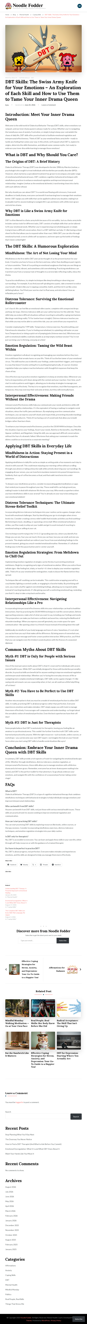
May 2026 (9, 1201)
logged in (19, 1102)
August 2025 (10, 1240)
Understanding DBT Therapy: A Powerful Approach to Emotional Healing (16, 891)
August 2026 (10, 1187)
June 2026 (9, 1196)
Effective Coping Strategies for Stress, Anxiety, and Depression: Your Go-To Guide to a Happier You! (42, 1060)
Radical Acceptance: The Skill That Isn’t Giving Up (67, 1023)
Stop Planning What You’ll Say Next (19, 1134)
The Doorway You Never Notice (18, 1139)
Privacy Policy (56, 1320)
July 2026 (9, 1192)
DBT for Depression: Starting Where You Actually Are (67, 1056)
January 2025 (10, 1249)
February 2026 (11, 1216)
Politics (8, 1294)
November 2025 (12, 1230)
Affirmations (10, 1265)
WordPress (46, 1320)
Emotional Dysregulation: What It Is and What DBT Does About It (32, 1149)
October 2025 (11, 1235)
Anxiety (8, 1270)
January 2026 (10, 1220)
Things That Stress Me (14, 1304)
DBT (32, 78)
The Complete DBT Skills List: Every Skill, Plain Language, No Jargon (15, 913)
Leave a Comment (49, 105)
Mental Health (11, 78)
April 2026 (9, 1206)
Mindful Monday (12, 1289)
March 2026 (10, 1211)
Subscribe (62, 940)
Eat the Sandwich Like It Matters (17, 1054)
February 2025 (11, 1244)
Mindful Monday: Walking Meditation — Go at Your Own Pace (17, 1023)
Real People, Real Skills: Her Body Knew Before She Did (43, 1023)
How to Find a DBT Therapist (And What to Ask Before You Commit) (33, 1144)
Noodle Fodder (28, 5)
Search (8, 1112)
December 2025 (12, 1225)
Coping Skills (24, 78)
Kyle (7, 105)
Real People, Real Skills (14, 1299)
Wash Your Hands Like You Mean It (19, 1153)
